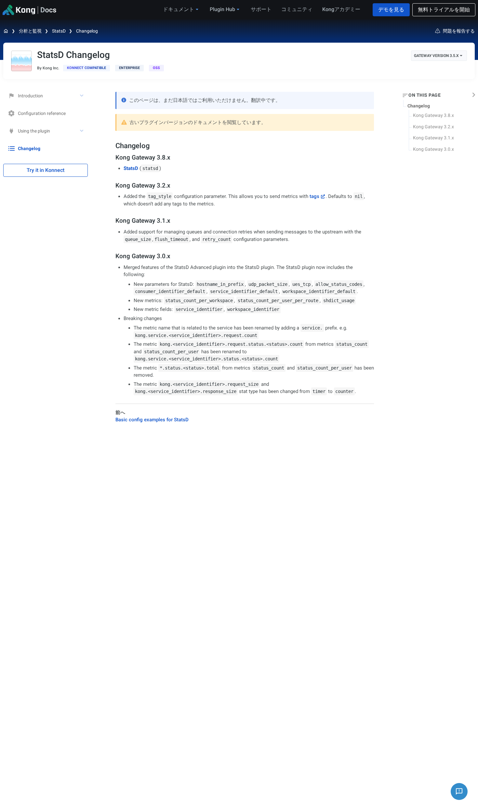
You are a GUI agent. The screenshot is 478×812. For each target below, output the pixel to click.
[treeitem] (45, 148)
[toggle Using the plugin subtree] (82, 131)
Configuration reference (42, 113)
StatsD (59, 31)
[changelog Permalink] (112, 146)
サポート (261, 9)
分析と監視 (30, 31)
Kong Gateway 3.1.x (433, 137)
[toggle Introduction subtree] (82, 95)
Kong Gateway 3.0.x (433, 149)
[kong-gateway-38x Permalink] (112, 157)
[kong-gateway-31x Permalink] (112, 220)
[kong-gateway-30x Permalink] (112, 256)
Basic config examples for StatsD (152, 420)
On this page (424, 95)
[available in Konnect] (86, 68)
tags (314, 196)
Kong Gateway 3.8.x (433, 115)
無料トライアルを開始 (444, 10)
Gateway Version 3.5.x (436, 55)
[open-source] (156, 68)
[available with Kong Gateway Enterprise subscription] (129, 68)
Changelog (87, 31)
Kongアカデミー (341, 9)
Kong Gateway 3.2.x (433, 126)
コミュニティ (296, 9)
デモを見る (391, 10)
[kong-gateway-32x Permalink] (112, 185)
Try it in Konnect (45, 170)
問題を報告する (459, 31)
